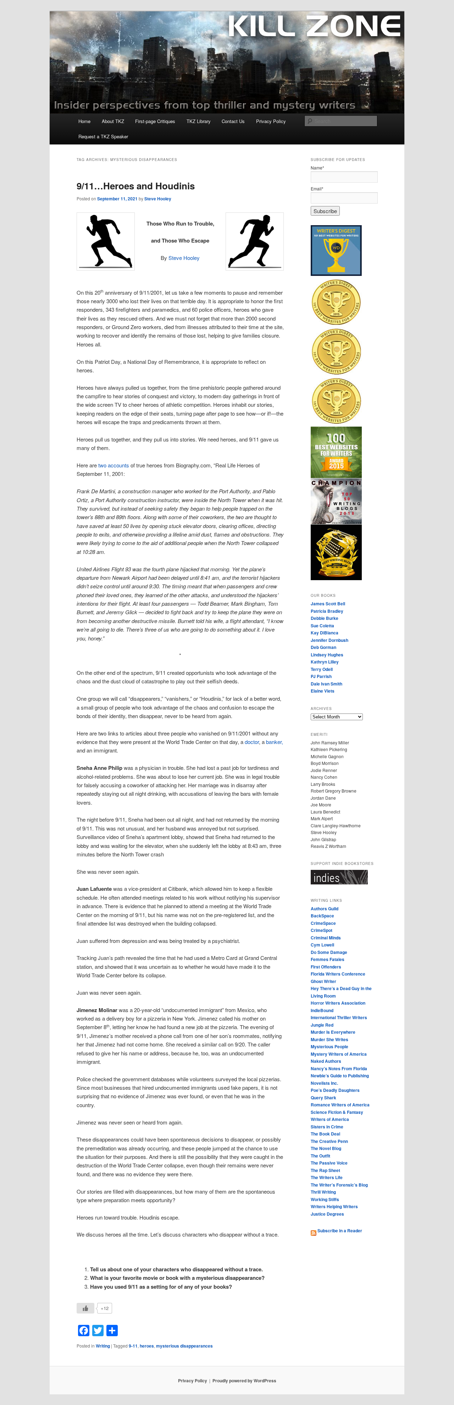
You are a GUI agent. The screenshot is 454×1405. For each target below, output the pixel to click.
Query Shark (323, 1097)
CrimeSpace (323, 923)
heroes (147, 1346)
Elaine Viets (322, 691)
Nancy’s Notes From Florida (339, 1068)
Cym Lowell (322, 945)
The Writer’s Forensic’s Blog (339, 1185)
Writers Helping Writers (334, 1206)
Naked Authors (326, 1061)
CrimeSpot (321, 930)
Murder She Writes (329, 1039)
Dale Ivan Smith (326, 684)
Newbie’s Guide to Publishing (340, 1075)
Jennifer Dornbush (329, 640)
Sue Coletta (322, 625)
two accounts (113, 465)
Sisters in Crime (327, 1126)
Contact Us (233, 121)
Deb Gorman (323, 647)
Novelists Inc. (324, 1083)
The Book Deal (325, 1134)
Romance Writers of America (340, 1104)
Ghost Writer (323, 981)
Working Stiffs (325, 1199)
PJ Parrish (321, 676)
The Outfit (320, 1156)
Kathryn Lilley (325, 662)
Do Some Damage (329, 952)
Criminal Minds (326, 937)
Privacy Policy (271, 121)
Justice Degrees (327, 1214)
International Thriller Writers (339, 1017)
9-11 (133, 1346)
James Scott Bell (328, 603)
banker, (274, 741)
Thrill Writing (323, 1192)
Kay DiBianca (324, 632)
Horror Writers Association (338, 1003)
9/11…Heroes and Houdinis (136, 185)
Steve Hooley (157, 198)
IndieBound (322, 1010)
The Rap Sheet (325, 1170)
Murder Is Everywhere (333, 1032)
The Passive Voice (329, 1163)
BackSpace (322, 915)
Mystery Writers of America (339, 1054)
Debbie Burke (324, 618)
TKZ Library (199, 121)
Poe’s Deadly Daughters (335, 1090)
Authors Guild (324, 908)
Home (84, 121)
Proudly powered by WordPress (244, 1380)
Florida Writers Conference (338, 974)
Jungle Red (322, 1025)
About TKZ (113, 121)
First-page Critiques (155, 121)
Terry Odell (322, 669)
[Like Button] (85, 1308)
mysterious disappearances (184, 1346)
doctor (252, 741)
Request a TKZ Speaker (103, 136)
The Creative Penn (329, 1141)
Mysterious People (329, 1046)
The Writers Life (327, 1177)
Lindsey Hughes (327, 654)
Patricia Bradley (327, 611)
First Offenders (326, 966)
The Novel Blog (326, 1148)
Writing (103, 1346)
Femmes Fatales (327, 959)
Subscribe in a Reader (339, 1230)
